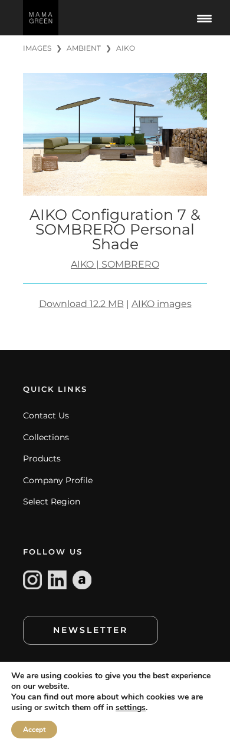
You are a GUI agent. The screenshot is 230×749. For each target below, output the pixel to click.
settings (131, 707)
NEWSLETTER (90, 630)
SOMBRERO (130, 264)
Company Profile (58, 480)
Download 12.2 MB (81, 303)
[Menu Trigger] (204, 17)
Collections (46, 437)
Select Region (51, 501)
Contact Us (46, 415)
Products (42, 458)
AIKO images (162, 303)
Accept (34, 729)
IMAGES (37, 48)
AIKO (125, 48)
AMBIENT (84, 48)
